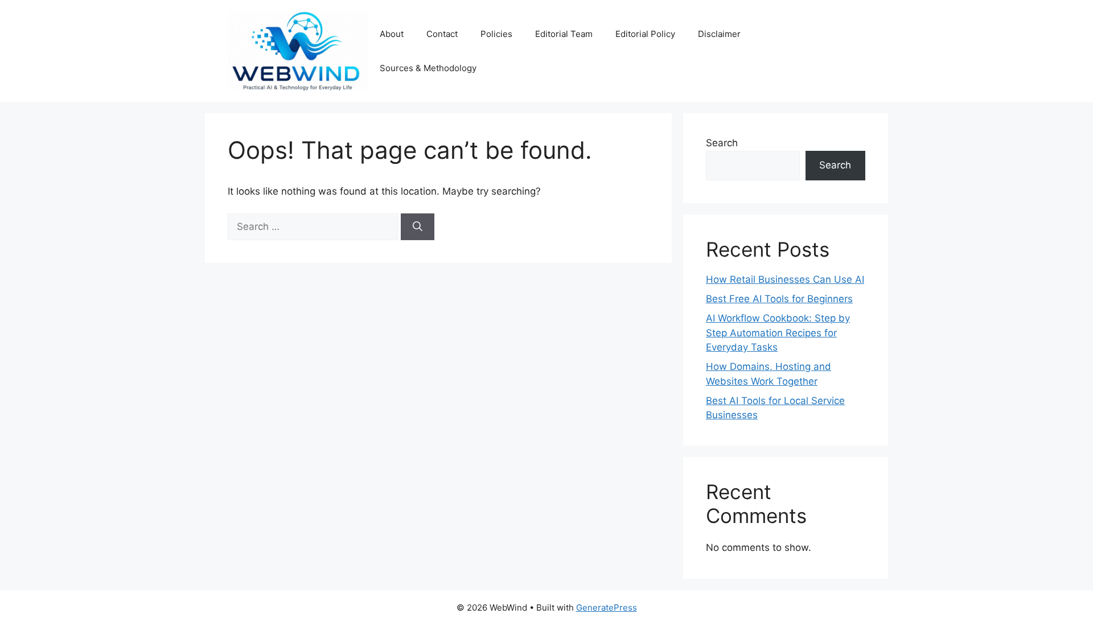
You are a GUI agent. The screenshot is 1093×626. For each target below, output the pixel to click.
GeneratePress (606, 607)
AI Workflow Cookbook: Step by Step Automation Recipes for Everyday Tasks (778, 332)
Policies (496, 33)
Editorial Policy (645, 33)
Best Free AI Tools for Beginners (779, 298)
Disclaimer (719, 33)
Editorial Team (564, 33)
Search (722, 143)
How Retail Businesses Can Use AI (785, 279)
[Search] (417, 227)
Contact (442, 33)
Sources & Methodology (428, 68)
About (392, 33)
